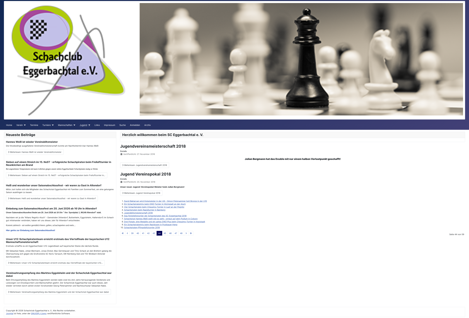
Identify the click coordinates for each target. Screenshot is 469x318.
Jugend (83, 125)
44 (159, 233)
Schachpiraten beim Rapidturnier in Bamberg (144, 210)
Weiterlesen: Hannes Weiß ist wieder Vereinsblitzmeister (35, 152)
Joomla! (9, 313)
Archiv (147, 125)
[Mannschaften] (73, 125)
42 (148, 233)
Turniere (46, 125)
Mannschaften (65, 125)
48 (181, 233)
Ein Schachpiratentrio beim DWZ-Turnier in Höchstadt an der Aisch (155, 204)
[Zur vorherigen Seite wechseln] (127, 233)
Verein (19, 125)
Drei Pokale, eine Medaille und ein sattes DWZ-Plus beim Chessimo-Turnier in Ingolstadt (164, 221)
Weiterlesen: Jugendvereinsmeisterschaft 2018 (145, 165)
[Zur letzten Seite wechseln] (190, 233)
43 (154, 233)
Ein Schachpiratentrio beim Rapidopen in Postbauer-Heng (150, 224)
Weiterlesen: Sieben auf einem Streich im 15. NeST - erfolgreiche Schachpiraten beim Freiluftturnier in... (57, 175)
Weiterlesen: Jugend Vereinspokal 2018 (141, 193)
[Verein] (24, 125)
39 (132, 233)
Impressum (109, 125)
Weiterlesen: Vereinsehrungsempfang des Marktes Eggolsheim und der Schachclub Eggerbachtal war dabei (59, 292)
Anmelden (135, 125)
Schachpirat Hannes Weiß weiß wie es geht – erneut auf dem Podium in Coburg (160, 218)
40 (138, 233)
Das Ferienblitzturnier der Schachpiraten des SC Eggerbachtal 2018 (155, 216)
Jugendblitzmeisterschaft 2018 (138, 213)
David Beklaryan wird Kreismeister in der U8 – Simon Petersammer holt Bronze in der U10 (165, 201)
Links (97, 125)
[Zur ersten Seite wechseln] (122, 233)
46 (170, 233)
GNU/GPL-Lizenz (39, 313)
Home (9, 125)
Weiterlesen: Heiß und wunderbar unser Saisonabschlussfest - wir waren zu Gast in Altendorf (52, 198)
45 (165, 233)
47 (176, 233)
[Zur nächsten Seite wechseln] (186, 233)
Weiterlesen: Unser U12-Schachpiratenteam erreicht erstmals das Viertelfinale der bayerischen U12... (56, 263)
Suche (122, 125)
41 (143, 233)
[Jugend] (88, 125)
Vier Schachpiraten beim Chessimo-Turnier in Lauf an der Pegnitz (154, 207)
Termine (34, 125)
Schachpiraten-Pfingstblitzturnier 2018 (142, 227)
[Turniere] (52, 125)
